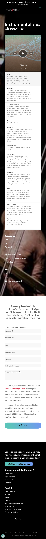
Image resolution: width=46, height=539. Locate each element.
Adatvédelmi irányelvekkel (15, 389)
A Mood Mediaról (11, 492)
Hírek (7, 497)
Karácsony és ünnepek (13, 281)
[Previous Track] (15, 53)
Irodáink (8, 482)
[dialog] (3, 536)
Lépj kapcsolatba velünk (19, 464)
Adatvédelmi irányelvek (14, 503)
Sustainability (10, 506)
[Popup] (36, 38)
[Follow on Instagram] (20, 518)
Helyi (7, 277)
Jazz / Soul (9, 262)
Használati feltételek (13, 509)
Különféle (8, 273)
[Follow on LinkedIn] (6, 518)
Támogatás (31, 2)
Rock (6, 243)
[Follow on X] (15, 518)
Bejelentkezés (22, 4)
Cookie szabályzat (12, 512)
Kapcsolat (9, 474)
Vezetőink (8, 495)
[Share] (39, 38)
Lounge (7, 266)
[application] (23, 53)
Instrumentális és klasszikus (15, 258)
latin (6, 270)
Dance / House (10, 247)
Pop (6, 239)
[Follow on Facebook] (11, 518)
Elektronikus (9, 251)
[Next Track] (31, 53)
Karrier (7, 500)
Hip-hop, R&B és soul (13, 254)
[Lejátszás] (23, 53)
